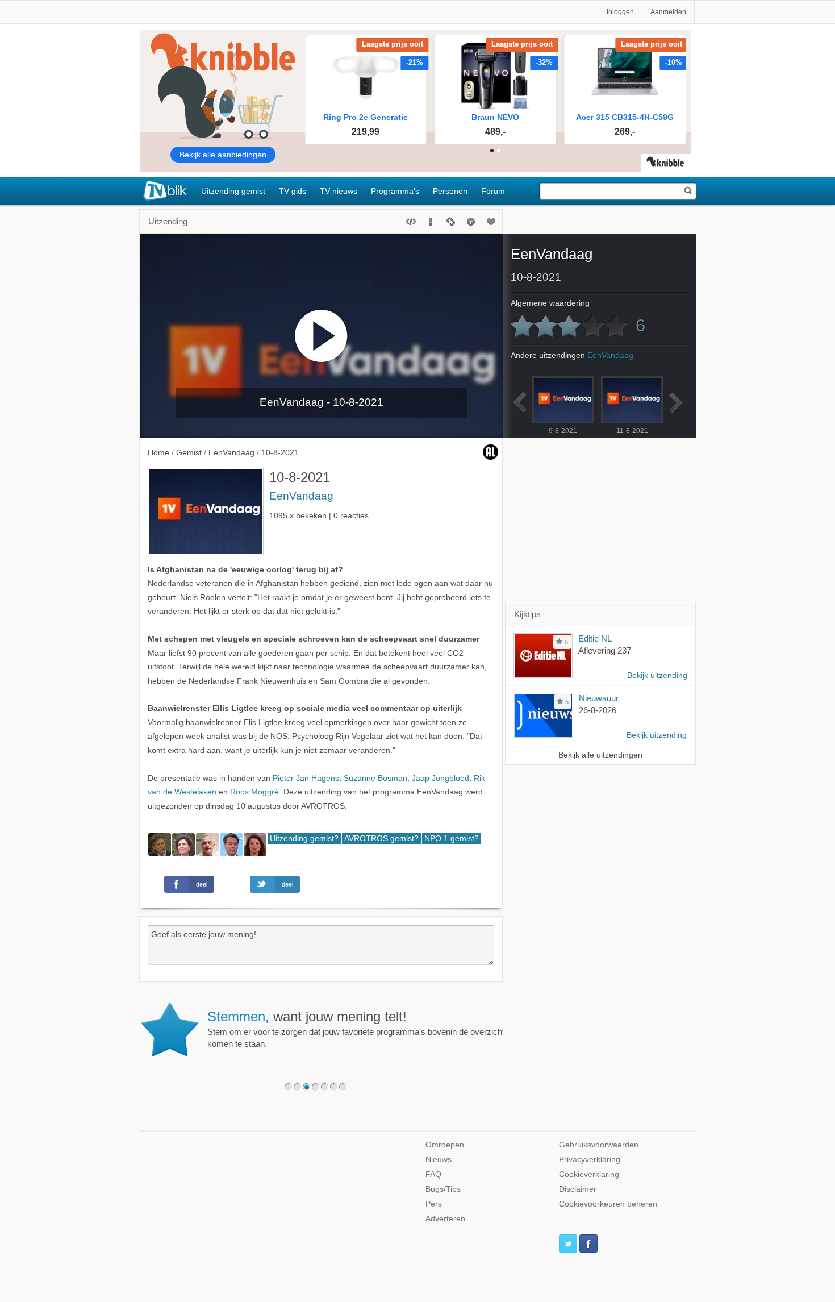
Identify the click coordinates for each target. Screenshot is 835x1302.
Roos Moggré (254, 792)
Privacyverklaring (589, 1159)
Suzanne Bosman (375, 778)
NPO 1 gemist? (451, 838)
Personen (450, 190)
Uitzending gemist (233, 190)
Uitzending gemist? (304, 838)
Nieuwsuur (599, 698)
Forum (493, 190)
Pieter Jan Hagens (306, 778)
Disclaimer (577, 1189)
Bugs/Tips (443, 1189)
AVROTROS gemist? (381, 838)
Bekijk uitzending (657, 675)
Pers (433, 1204)
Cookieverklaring (589, 1174)
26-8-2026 (597, 710)
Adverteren (445, 1218)
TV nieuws (338, 190)
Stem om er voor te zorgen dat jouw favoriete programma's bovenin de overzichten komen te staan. (360, 1029)
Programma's (395, 190)
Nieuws (438, 1159)
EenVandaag (301, 496)
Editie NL (595, 638)
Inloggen (620, 12)
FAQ (433, 1174)
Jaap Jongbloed (440, 778)
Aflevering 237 (604, 650)
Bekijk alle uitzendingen (600, 755)
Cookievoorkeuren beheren (608, 1204)
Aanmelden (668, 12)
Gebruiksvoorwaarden (598, 1145)
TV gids (292, 190)
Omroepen (444, 1145)
